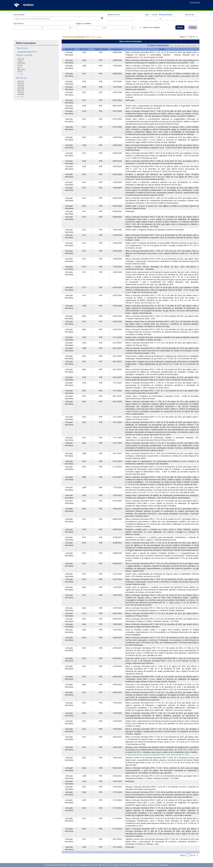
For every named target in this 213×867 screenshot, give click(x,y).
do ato (155, 14)
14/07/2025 (117, 595)
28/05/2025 (117, 619)
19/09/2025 (117, 508)
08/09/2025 (117, 519)
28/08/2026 (117, 52)
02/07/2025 (117, 613)
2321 (84, 187)
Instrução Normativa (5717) (27, 52)
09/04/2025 (117, 658)
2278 (84, 529)
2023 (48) (21, 88)
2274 (84, 563)
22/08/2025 (117, 543)
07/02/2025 (117, 768)
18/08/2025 (117, 553)
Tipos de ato (19, 23)
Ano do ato (189, 14)
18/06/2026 (117, 145)
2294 (84, 383)
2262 (84, 658)
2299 (84, 377)
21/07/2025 (117, 574)
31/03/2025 (117, 666)
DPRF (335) (21, 63)
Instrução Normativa (69, 53)
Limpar (193, 27)
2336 (84, 81)
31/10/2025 (117, 466)
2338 (84, 65)
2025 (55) (21, 84)
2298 (84, 348)
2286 (84, 477)
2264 (84, 637)
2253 (84, 737)
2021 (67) (21, 92)
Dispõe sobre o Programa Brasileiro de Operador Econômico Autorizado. (154, 229)
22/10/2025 (117, 477)
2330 (84, 105)
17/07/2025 (117, 587)
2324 (84, 174)
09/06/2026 (117, 153)
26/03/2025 (117, 676)
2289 (84, 443)
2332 (84, 100)
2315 (84, 251)
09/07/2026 (117, 100)
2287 (84, 461)
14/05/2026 (117, 166)
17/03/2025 (117, 703)
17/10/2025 (117, 487)
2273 (84, 574)
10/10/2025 (117, 495)
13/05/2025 (117, 629)
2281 (84, 508)
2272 (84, 579)
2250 (84, 757)
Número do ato (113, 14)
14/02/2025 (117, 747)
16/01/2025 (117, 781)
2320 (84, 206)
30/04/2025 (117, 637)
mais (19, 74)
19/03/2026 (117, 259)
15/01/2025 (117, 787)
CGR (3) (20, 61)
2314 (84, 259)
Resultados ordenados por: (158, 45)
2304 (84, 343)
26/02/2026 (117, 316)
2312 (84, 272)
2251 (84, 747)
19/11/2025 (117, 422)
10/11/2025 (117, 453)
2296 (84, 401)
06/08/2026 (117, 73)
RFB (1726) (21, 69)
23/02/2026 (117, 321)
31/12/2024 (117, 792)
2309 (84, 316)
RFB (100, 52)
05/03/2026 (117, 287)
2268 (84, 608)
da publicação (166, 14)
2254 (84, 713)
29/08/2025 (117, 529)
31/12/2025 (117, 337)
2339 (84, 52)
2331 (84, 127)
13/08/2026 (117, 65)
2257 (84, 692)
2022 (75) (21, 90)
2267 (84, 619)
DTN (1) (20, 65)
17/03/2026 (117, 266)
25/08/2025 (117, 537)
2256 (84, 703)
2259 (84, 676)
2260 (84, 684)
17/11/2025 (117, 437)
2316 (84, 211)
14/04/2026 (117, 182)
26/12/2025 (117, 343)
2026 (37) (21, 82)
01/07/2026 (117, 111)
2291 (84, 437)
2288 (84, 453)
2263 (84, 648)
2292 (84, 422)
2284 (84, 487)
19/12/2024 (117, 847)
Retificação (129, 100)
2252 (84, 729)
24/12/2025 (117, 356)
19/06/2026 (117, 137)
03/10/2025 (117, 501)
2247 (84, 787)
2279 (84, 519)
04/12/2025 (117, 401)
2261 (84, 666)
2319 (84, 217)
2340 (84, 60)
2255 (84, 721)
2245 (84, 800)
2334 (84, 111)
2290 (84, 466)
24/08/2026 (117, 60)
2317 (84, 235)
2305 (84, 337)
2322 (84, 198)
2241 (84, 839)
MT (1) (20, 67)
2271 (84, 595)
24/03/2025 (117, 692)
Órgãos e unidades (83, 23)
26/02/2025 (117, 737)
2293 (84, 417)
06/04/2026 (117, 217)
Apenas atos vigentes (151, 27)
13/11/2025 (117, 443)
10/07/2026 (117, 92)
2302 (84, 356)
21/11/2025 (117, 417)
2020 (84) (21, 94)
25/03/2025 (117, 684)
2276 (84, 543)
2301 (84, 361)
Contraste (195, 2)
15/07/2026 (117, 81)
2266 (84, 624)
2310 (84, 295)
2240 (84, 847)
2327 (84, 153)
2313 (84, 266)
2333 (84, 92)
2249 (84, 768)
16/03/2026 (117, 272)
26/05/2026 (117, 161)
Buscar (180, 27)
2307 (84, 321)
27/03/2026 (117, 229)
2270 (84, 613)
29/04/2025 (117, 648)
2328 (84, 145)
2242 (84, 818)
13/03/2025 (117, 721)
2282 (84, 501)
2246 (84, 792)
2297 (84, 390)
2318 (84, 229)
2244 (84, 781)
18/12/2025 (117, 377)
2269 (84, 587)
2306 (84, 329)
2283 (84, 495)
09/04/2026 (117, 198)
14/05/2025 (117, 624)
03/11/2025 (117, 461)
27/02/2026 (117, 305)
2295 (84, 396)
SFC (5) (20, 72)
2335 (84, 87)
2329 (84, 137)
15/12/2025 (117, 383)
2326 (84, 161)
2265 (84, 629)
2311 (84, 287)
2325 (84, 166)
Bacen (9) (21, 59)
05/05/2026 (117, 174)
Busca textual (19, 14)
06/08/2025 (117, 563)
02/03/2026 (117, 295)
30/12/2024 (117, 839)
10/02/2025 (117, 757)
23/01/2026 (117, 329)
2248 (84, 776)
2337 (84, 73)
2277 (84, 537)
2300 (84, 369)
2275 (84, 553)
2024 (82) (21, 86)
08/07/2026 (117, 105)
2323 (84, 182)
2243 (84, 808)
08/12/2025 (117, 396)
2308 (84, 305)
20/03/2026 (117, 251)
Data (147, 14)
